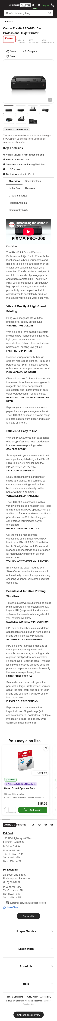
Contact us (13, 138)
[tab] (14, 181)
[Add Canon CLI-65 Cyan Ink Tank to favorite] (45, 748)
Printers (9, 21)
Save (12, 56)
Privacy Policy (32, 997)
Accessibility (45, 997)
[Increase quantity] (15, 810)
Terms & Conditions (14, 997)
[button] (52, 5)
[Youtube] (52, 825)
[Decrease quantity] (6, 810)
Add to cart (35, 809)
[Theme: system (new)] (33, 5)
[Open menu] (5, 5)
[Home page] (19, 5)
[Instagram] (39, 825)
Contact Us (28, 916)
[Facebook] (46, 825)
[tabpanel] (28, 469)
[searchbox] (28, 13)
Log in (45, 5)
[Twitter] (33, 825)
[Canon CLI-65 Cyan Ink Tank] (25, 760)
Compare (32, 51)
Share (13, 51)
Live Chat (12, 907)
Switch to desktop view (28, 1014)
